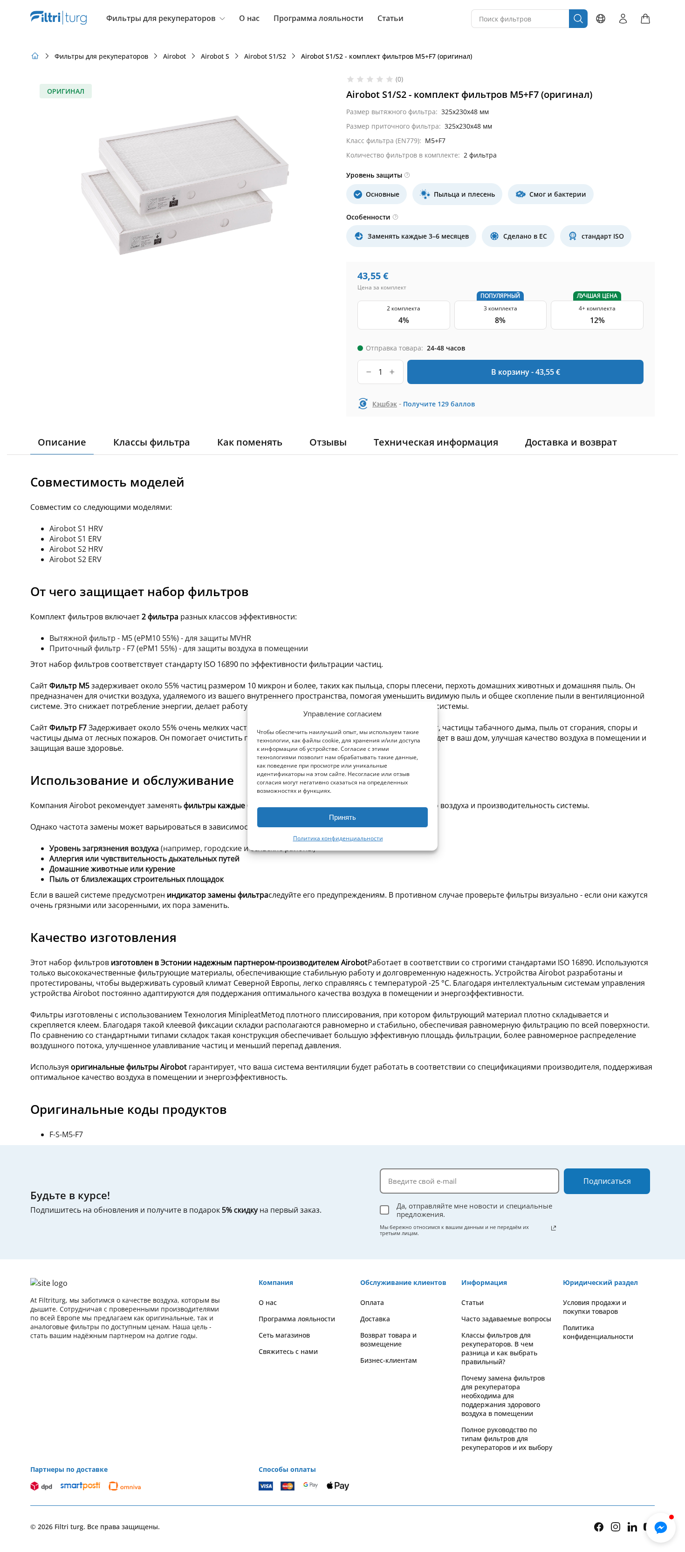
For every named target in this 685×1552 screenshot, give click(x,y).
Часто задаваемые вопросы (506, 1318)
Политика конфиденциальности (338, 838)
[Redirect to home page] (35, 56)
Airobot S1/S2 (265, 56)
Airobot (174, 56)
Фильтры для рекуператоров (161, 18)
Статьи (390, 18)
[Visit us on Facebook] (598, 1526)
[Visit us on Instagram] (615, 1526)
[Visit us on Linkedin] (632, 1526)
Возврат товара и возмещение (388, 1339)
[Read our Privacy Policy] (553, 1228)
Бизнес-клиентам (388, 1360)
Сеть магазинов (284, 1335)
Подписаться (607, 1181)
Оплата (372, 1302)
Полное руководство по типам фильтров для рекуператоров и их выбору (506, 1438)
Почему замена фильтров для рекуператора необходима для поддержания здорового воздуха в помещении (503, 1395)
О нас (249, 18)
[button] (661, 1528)
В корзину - (525, 372)
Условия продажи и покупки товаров (594, 1307)
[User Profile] (623, 18)
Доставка (375, 1318)
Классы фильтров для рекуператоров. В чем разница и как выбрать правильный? (499, 1348)
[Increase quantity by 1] (392, 372)
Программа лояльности (318, 18)
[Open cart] (645, 18)
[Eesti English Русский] (600, 18)
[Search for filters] (578, 18)
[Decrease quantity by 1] (368, 372)
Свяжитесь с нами (288, 1351)
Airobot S (215, 56)
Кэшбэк (384, 403)
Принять (342, 817)
